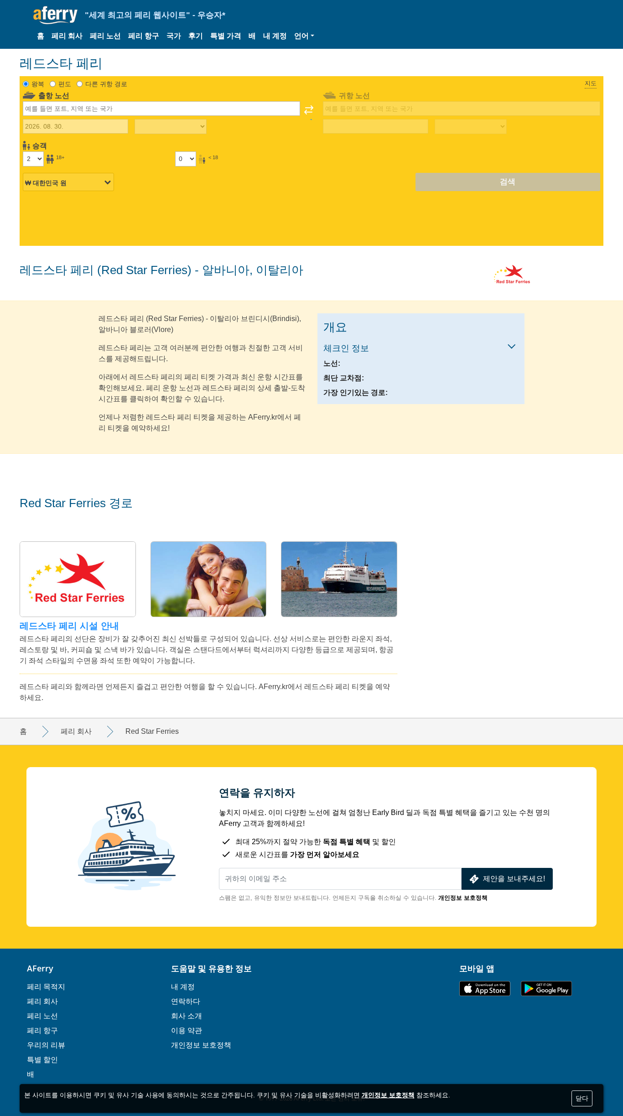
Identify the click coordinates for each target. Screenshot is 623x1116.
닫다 (582, 1098)
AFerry (40, 968)
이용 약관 (186, 1030)
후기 (195, 36)
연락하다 (185, 1001)
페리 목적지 (46, 986)
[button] (304, 36)
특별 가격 (225, 36)
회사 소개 (186, 1016)
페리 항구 (143, 36)
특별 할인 (42, 1059)
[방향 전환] (308, 112)
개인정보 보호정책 (463, 897)
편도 (64, 84)
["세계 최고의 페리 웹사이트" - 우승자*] (55, 15)
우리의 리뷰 (46, 1045)
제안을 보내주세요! (514, 878)
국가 (173, 36)
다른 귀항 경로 (106, 84)
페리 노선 (105, 36)
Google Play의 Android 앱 (546, 988)
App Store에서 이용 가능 (484, 988)
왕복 (37, 84)
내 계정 (275, 36)
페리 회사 (67, 36)
